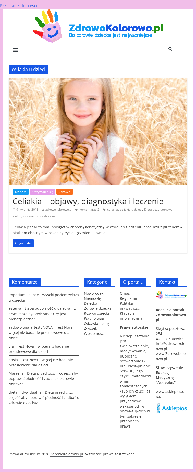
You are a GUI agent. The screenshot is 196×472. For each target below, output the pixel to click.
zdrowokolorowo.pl (58, 209)
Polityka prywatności (130, 306)
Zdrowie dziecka (98, 308)
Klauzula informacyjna (131, 316)
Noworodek (93, 293)
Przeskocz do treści (18, 5)
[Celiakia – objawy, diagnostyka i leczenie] (98, 81)
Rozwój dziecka (97, 313)
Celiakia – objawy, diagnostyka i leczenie (88, 200)
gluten (17, 216)
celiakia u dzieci (131, 209)
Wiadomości (94, 333)
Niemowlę (92, 298)
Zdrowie (64, 192)
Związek (90, 328)
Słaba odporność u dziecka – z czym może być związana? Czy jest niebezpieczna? (42, 313)
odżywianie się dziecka (39, 216)
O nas (125, 293)
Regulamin (129, 298)
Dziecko (20, 192)
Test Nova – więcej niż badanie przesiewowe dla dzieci (42, 332)
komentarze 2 (89, 209)
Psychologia (94, 318)
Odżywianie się (42, 192)
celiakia (112, 209)
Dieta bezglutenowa (158, 209)
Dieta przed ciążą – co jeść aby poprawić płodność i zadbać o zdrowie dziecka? (43, 378)
